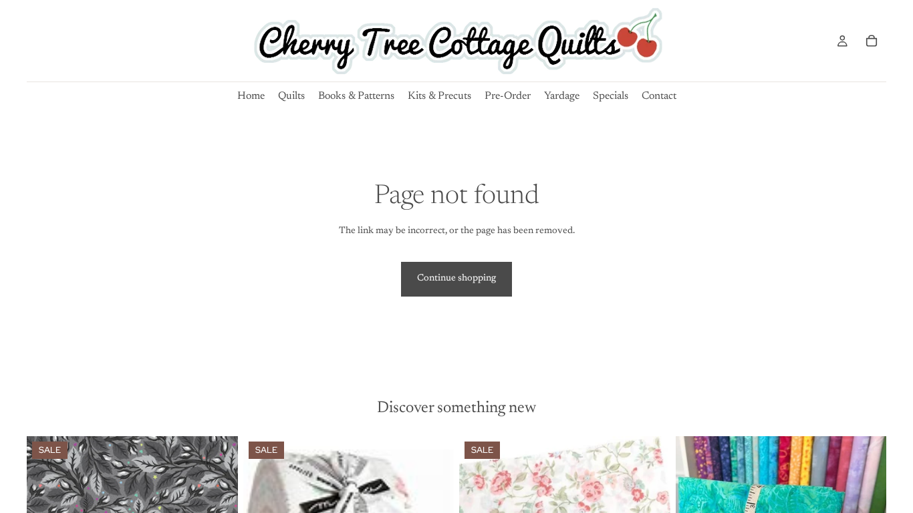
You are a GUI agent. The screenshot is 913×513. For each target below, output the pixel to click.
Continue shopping (456, 278)
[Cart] (871, 40)
